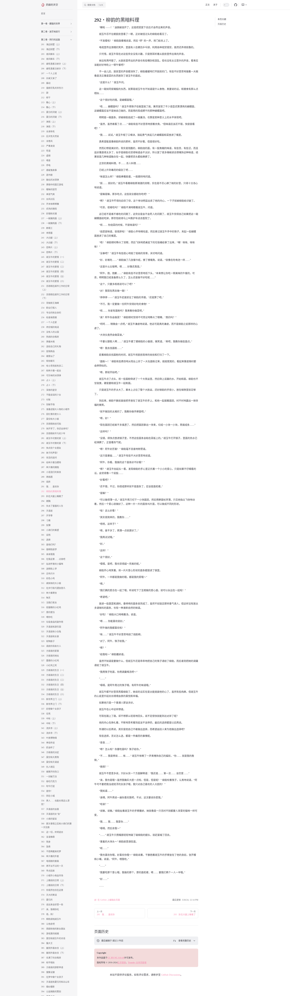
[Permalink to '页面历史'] (92, 931)
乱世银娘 (121, 962)
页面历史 (222, 24)
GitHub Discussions (170, 975)
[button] (71, 23)
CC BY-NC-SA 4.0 (115, 958)
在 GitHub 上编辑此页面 (109, 900)
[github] (235, 5)
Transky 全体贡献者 (137, 962)
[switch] (226, 4)
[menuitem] (243, 5)
